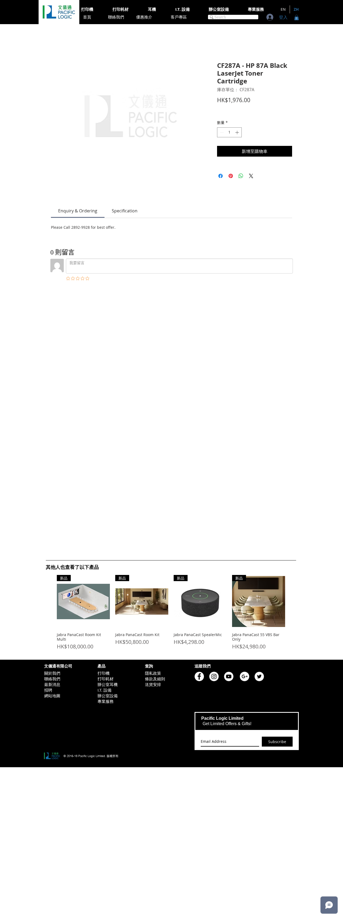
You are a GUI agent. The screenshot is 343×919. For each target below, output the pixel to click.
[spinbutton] (229, 132)
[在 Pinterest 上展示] (231, 176)
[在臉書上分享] (220, 176)
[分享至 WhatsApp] (241, 176)
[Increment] (237, 132)
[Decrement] (221, 132)
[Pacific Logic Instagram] (214, 417)
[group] (171, 356)
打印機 (104, 414)
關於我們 (52, 414)
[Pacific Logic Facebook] (199, 417)
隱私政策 (153, 414)
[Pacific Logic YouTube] (228, 417)
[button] (296, 17)
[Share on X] (251, 176)
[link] (77, 211)
